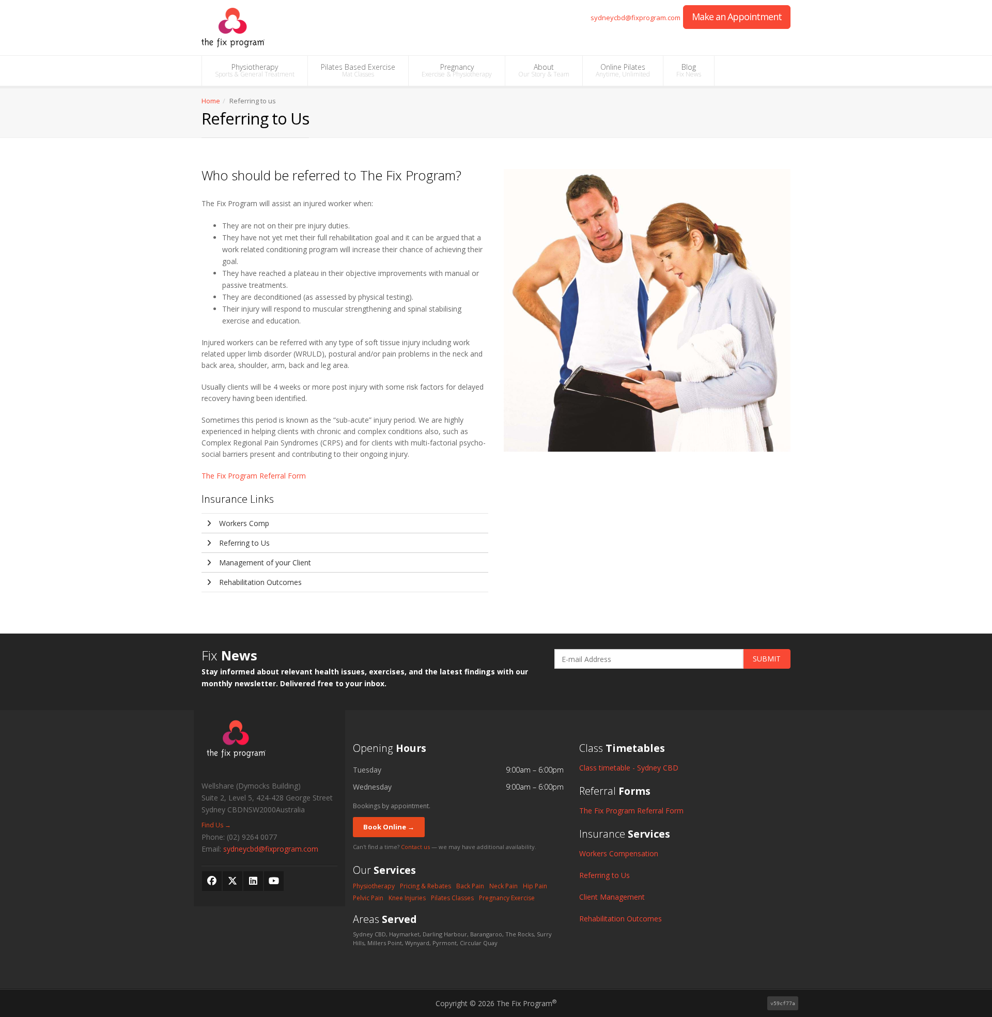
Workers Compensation (618, 853)
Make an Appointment (737, 16)
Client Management (612, 897)
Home (211, 100)
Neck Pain (503, 886)
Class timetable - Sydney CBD (628, 768)
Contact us (415, 847)
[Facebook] (212, 881)
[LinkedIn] (253, 881)
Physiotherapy (255, 70)
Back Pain (470, 886)
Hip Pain (535, 886)
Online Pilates (623, 70)
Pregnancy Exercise (507, 897)
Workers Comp (243, 523)
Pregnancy (457, 70)
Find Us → (216, 825)
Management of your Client (264, 562)
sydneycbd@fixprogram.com (635, 17)
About (543, 70)
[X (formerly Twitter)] (232, 881)
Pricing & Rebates (425, 886)
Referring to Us (243, 543)
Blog (688, 70)
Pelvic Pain (368, 897)
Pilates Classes (452, 897)
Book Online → (388, 826)
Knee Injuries (407, 897)
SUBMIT (767, 659)
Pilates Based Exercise (358, 70)
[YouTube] (274, 881)
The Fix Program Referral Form (254, 476)
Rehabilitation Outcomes (259, 582)
